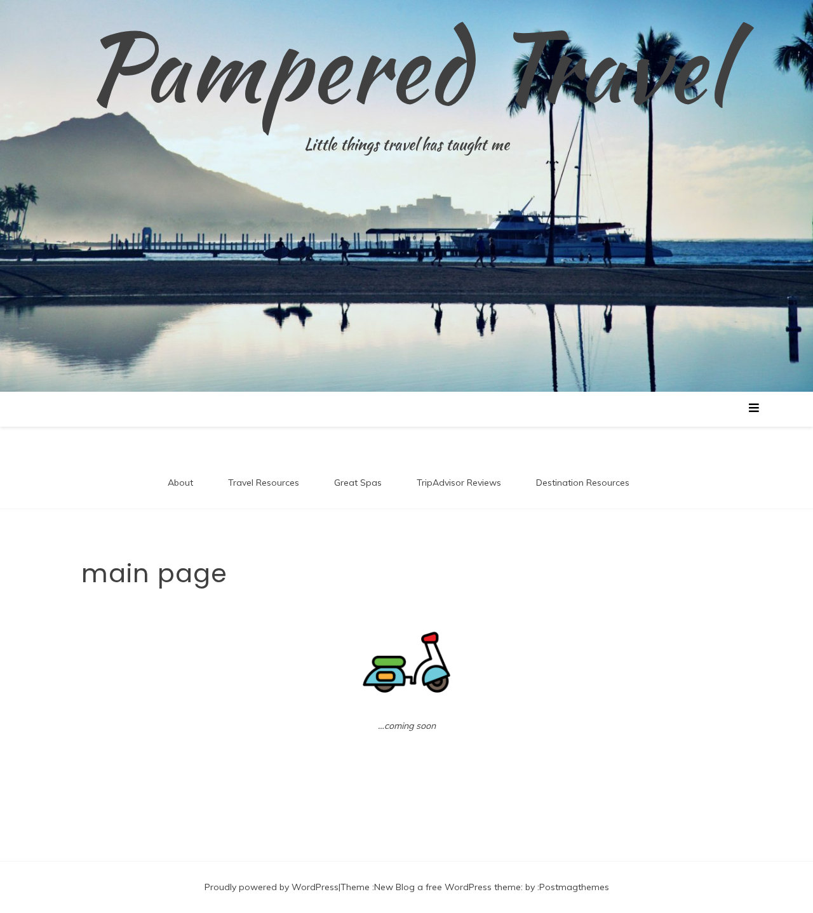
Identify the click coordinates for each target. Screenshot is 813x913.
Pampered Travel (406, 67)
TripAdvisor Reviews (459, 482)
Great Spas (358, 482)
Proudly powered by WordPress (272, 887)
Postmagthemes (574, 887)
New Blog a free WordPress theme (447, 887)
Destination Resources (582, 482)
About (180, 482)
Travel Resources (263, 482)
